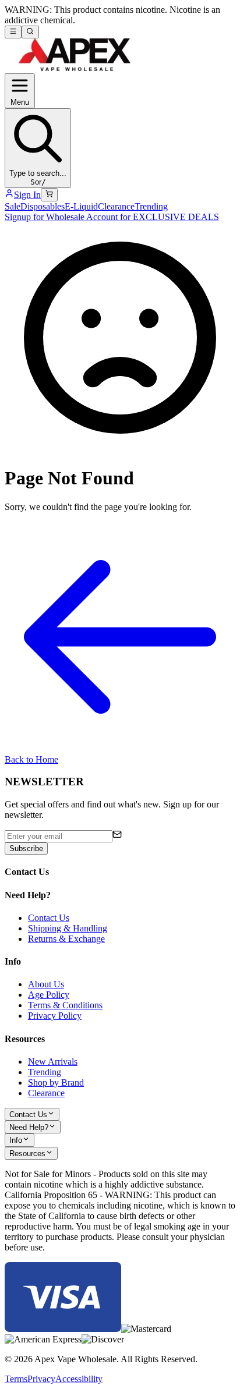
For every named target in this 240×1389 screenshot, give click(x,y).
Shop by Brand (56, 1082)
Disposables (42, 206)
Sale (12, 206)
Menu (19, 102)
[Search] (30, 32)
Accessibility (79, 1379)
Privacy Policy (55, 1016)
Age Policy (48, 995)
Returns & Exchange (66, 939)
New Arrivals (52, 1061)
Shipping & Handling (67, 928)
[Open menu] (13, 32)
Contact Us (48, 918)
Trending (151, 206)
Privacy (41, 1379)
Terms (16, 1379)
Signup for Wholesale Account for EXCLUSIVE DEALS (112, 217)
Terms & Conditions (65, 1005)
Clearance (116, 206)
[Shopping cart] (49, 194)
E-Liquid (81, 206)
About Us (46, 984)
